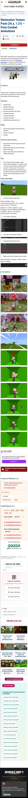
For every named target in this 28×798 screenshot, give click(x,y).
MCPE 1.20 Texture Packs (9, 614)
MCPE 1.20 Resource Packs (10, 611)
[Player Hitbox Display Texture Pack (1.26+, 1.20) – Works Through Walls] (7, 646)
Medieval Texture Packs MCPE (10, 727)
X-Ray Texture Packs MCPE (10, 757)
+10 (10, 513)
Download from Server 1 (13, 522)
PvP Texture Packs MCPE (9, 735)
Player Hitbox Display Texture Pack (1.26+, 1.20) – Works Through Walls (7, 654)
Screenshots (13, 48)
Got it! (7, 795)
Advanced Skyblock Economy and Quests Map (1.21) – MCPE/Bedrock (7, 671)
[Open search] (26, 2)
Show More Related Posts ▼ (14, 679)
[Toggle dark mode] (5, 2)
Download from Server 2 (13, 525)
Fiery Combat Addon (9, 487)
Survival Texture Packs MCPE (10, 750)
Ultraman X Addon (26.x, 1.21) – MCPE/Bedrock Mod (7, 637)
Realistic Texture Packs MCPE (10, 742)
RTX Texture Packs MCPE (9, 738)
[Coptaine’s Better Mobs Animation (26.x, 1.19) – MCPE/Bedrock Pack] (20, 663)
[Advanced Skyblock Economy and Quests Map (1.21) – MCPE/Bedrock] (7, 663)
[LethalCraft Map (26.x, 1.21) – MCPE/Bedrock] (20, 629)
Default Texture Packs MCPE (10, 712)
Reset (16, 500)
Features (4, 48)
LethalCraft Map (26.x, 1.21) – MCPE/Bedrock (21, 637)
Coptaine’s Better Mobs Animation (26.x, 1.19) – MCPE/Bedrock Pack (21, 671)
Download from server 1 (15, 483)
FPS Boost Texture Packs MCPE (11, 719)
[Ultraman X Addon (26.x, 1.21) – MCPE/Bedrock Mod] (7, 629)
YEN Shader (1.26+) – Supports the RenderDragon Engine (20, 654)
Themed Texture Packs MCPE (10, 753)
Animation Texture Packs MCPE (11, 701)
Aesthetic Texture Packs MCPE (11, 697)
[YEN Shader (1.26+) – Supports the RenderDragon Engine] (20, 646)
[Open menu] (2, 2)
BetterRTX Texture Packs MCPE (11, 704)
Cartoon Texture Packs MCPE (10, 708)
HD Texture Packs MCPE (9, 723)
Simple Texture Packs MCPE (10, 746)
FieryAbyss (7, 39)
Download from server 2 (11, 485)
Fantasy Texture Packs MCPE (10, 716)
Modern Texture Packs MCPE (10, 731)
